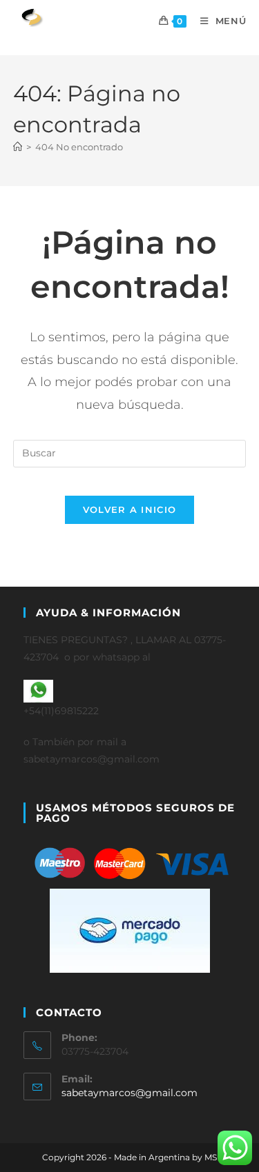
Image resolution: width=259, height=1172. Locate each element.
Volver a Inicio (130, 509)
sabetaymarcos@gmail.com (129, 1093)
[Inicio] (17, 146)
